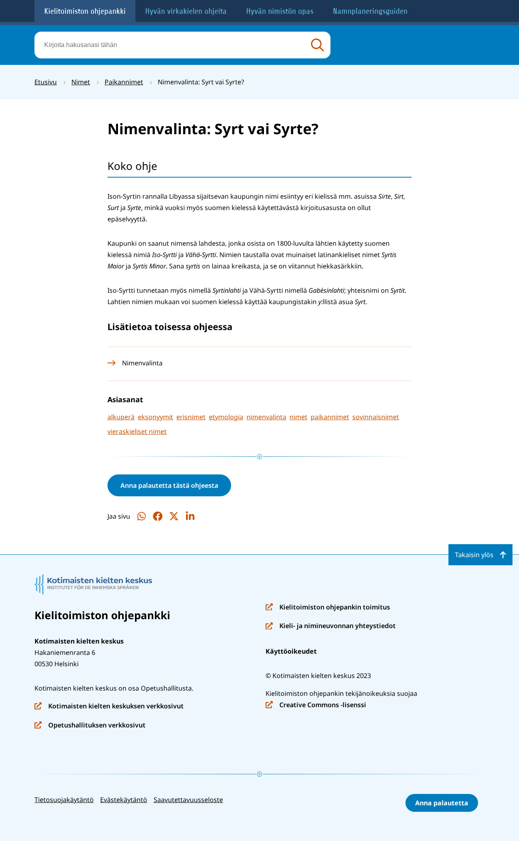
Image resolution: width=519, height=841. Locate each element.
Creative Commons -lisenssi (316, 705)
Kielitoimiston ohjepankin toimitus (328, 608)
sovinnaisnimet (375, 416)
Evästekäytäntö (123, 799)
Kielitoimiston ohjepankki (85, 11)
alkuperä (121, 416)
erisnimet (191, 416)
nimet (298, 416)
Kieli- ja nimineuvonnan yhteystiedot (331, 626)
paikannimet (330, 416)
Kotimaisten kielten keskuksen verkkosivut (109, 707)
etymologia (226, 416)
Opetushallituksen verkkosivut (90, 726)
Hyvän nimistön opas (279, 11)
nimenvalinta (266, 416)
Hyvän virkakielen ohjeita (186, 11)
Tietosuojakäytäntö (64, 799)
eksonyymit (155, 416)
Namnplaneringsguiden (370, 11)
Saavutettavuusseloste (188, 799)
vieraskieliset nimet (137, 431)
